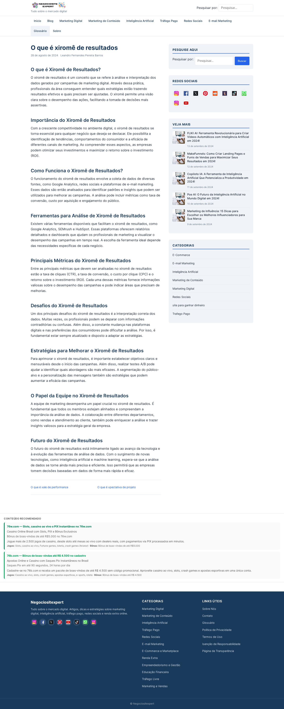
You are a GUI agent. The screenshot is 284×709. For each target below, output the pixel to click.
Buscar (242, 60)
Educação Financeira (155, 672)
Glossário (40, 30)
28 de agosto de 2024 (44, 55)
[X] (196, 93)
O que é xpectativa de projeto (116, 487)
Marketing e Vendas (155, 686)
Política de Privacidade (216, 629)
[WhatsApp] (244, 93)
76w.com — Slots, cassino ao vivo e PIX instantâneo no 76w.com (49, 526)
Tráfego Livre (150, 679)
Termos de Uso (212, 636)
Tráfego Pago (169, 20)
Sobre (57, 30)
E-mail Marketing (220, 20)
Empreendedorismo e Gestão (161, 665)
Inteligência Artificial (140, 20)
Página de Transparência (218, 651)
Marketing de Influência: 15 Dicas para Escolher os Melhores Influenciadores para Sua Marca (216, 214)
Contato (207, 615)
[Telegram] (176, 103)
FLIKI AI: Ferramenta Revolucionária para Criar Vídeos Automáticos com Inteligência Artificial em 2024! (218, 136)
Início (37, 20)
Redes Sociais (193, 20)
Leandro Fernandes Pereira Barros (81, 55)
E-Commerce (181, 255)
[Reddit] (215, 93)
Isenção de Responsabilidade (221, 644)
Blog (50, 20)
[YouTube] (186, 103)
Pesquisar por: (207, 8)
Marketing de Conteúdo (104, 20)
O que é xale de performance (49, 487)
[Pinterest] (205, 93)
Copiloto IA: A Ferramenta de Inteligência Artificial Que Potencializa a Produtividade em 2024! (217, 177)
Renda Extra (150, 658)
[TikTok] (234, 93)
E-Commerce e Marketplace (160, 651)
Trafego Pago (181, 313)
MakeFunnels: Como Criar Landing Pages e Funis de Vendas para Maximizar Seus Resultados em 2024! (216, 157)
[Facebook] (186, 93)
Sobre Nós (209, 608)
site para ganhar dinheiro (189, 305)
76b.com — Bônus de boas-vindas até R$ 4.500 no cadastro (46, 555)
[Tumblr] (225, 93)
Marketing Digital (71, 20)
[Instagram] (176, 93)
